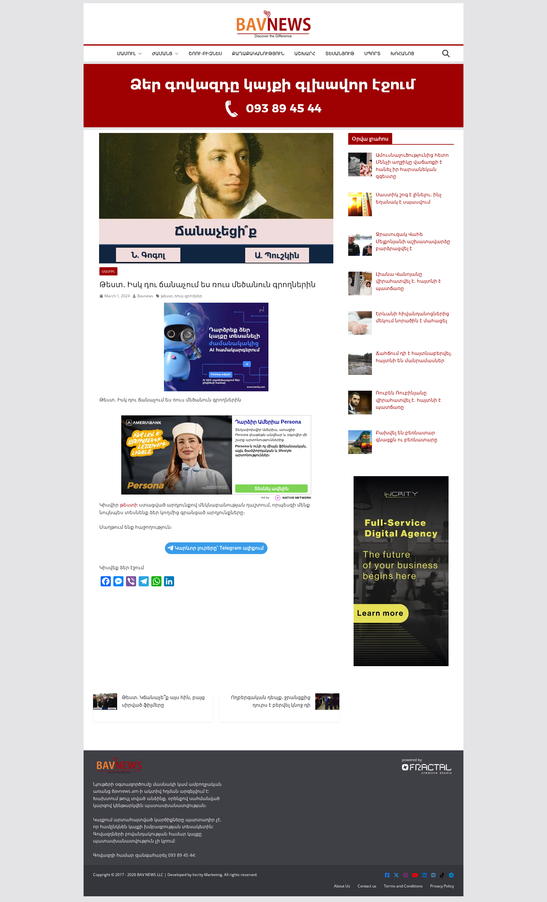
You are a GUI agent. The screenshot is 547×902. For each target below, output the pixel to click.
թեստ (167, 296)
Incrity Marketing (207, 874)
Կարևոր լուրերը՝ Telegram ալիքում (219, 548)
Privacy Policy (442, 886)
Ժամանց (162, 53)
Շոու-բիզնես (205, 53)
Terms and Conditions (403, 886)
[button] (138, 53)
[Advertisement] (216, 639)
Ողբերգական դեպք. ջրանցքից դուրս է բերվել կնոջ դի (271, 701)
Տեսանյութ (339, 53)
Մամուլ (126, 53)
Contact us (367, 886)
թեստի (129, 504)
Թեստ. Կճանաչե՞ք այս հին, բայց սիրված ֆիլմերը (163, 701)
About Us (342, 886)
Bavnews (145, 296)
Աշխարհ (304, 53)
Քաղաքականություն (258, 53)
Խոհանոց (402, 53)
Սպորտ (372, 53)
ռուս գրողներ (188, 296)
